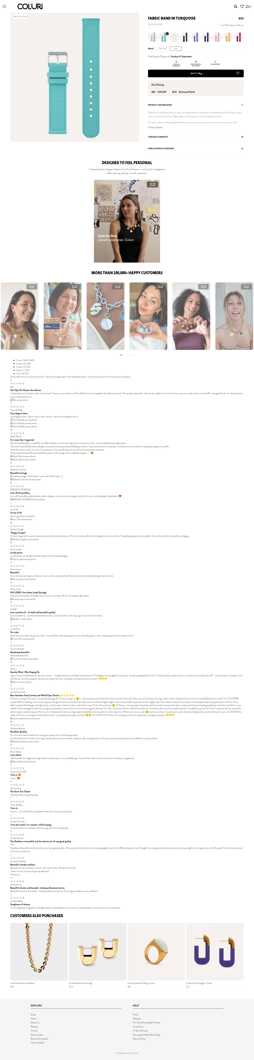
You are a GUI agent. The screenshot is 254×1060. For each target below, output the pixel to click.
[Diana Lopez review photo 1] (127, 559)
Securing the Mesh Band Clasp (147, 1034)
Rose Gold (162, 48)
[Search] (235, 6)
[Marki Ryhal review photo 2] (127, 459)
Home (33, 1018)
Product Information (160, 104)
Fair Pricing (158, 84)
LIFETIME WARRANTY (158, 136)
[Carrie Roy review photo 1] (127, 639)
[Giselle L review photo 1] (127, 619)
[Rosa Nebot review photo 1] (127, 761)
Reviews (34, 1026)
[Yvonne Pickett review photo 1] (127, 659)
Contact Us (138, 1026)
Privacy (34, 1030)
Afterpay (137, 1018)
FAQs (135, 1014)
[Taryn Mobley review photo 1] (127, 420)
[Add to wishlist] (237, 74)
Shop (33, 1014)
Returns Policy (139, 1038)
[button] (155, 24)
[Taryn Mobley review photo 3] (127, 426)
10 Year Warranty (140, 1030)
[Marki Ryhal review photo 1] (127, 456)
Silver (176, 48)
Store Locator (37, 1034)
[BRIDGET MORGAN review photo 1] (127, 499)
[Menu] (4, 6)
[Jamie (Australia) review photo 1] (127, 718)
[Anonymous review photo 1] (127, 579)
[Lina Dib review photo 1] (127, 519)
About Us (35, 1022)
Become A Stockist (39, 1038)
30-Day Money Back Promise (146, 1022)
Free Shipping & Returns (161, 148)
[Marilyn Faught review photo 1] (127, 539)
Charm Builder (37, 1042)
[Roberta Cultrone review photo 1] (127, 479)
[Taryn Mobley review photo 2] (127, 423)
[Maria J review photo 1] (127, 682)
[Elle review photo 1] (127, 400)
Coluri (135, 1053)
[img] (17, 383)
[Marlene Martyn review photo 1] (127, 741)
